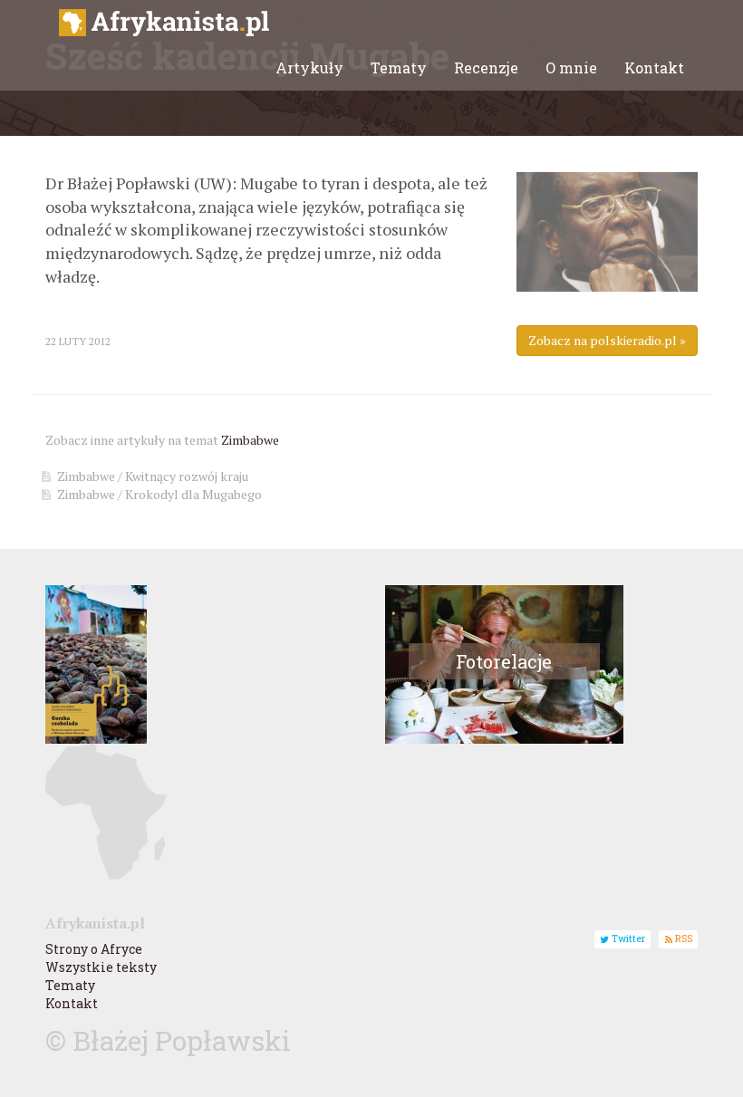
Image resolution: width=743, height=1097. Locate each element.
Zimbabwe (250, 439)
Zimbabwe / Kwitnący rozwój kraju (152, 476)
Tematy (399, 67)
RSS (682, 939)
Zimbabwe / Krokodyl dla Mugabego (159, 494)
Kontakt (654, 67)
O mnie (571, 67)
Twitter (627, 939)
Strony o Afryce (93, 948)
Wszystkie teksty (101, 967)
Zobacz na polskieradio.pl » (607, 340)
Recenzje (486, 67)
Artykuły (309, 67)
